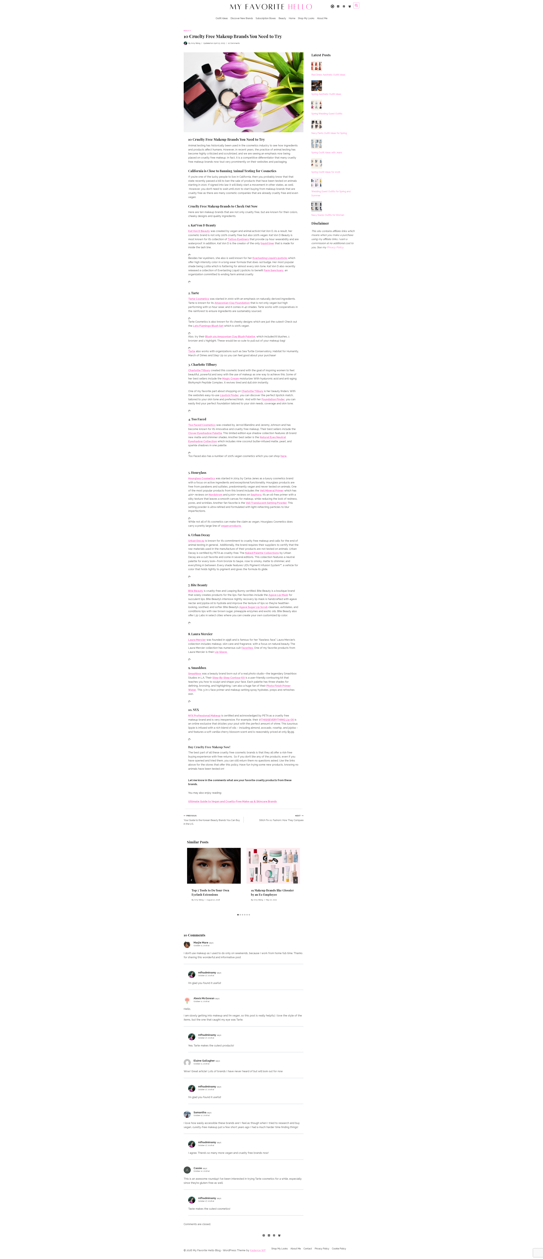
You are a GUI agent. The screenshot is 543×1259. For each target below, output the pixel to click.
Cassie (198, 1168)
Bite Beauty (195, 590)
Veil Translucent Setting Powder (266, 502)
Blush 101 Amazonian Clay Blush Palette (230, 336)
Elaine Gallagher (204, 1060)
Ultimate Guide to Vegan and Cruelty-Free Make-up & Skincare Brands (232, 801)
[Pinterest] (344, 6)
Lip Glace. (221, 651)
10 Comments (234, 43)
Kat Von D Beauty (199, 231)
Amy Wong (199, 900)
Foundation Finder (273, 399)
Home (292, 18)
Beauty (282, 18)
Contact (307, 1248)
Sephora (256, 494)
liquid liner (267, 243)
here (283, 456)
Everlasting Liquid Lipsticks (270, 258)
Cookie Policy (339, 1248)
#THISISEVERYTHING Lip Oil (276, 719)
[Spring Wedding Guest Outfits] (316, 105)
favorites (247, 647)
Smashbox (194, 673)
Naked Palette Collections (262, 552)
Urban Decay (196, 540)
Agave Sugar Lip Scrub (253, 607)
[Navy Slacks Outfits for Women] (316, 206)
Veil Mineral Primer (272, 490)
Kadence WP (258, 1250)
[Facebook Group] (349, 6)
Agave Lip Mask (278, 594)
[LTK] (332, 6)
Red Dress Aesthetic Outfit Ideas (328, 74)
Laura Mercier (197, 639)
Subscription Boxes (266, 18)
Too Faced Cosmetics (202, 424)
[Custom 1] (263, 1235)
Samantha (200, 1112)
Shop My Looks (306, 18)
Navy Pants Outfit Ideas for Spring (329, 133)
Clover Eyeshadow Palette (205, 433)
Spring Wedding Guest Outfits (326, 113)
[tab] (238, 914)
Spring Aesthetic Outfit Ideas (326, 94)
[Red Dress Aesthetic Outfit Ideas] (316, 66)
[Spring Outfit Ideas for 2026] (316, 163)
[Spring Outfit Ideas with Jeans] (316, 144)
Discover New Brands (241, 18)
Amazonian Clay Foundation (232, 302)
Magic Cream (230, 378)
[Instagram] (338, 6)
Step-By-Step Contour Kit (228, 677)
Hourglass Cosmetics (201, 478)
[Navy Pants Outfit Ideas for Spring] (316, 124)
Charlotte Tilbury (199, 370)
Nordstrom (215, 494)
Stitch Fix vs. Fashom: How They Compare (281, 818)
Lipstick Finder (229, 395)
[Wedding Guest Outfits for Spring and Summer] (316, 183)
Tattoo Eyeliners (238, 239)
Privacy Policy (335, 247)
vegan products (231, 525)
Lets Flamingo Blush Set (208, 325)
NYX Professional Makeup (204, 715)
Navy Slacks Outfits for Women (327, 215)
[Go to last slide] (191, 880)
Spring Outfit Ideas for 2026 (325, 172)
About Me (322, 18)
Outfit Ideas (222, 18)
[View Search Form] (356, 5)
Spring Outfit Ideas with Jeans (326, 152)
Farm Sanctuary (273, 270)
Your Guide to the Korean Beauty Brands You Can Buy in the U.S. (212, 820)
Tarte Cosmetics (198, 298)
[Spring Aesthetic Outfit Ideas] (316, 85)
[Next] (295, 880)
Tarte (191, 351)
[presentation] (214, 866)
